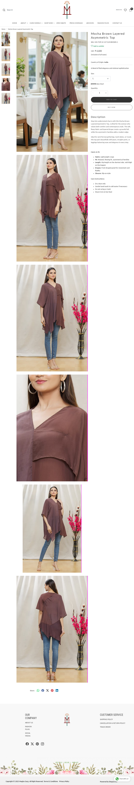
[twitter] (47, 691)
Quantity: (94, 88)
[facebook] (42, 691)
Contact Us (117, 23)
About (23, 23)
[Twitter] (32, 744)
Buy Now (111, 107)
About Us (29, 723)
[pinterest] (52, 691)
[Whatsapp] (38, 691)
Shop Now (48, 23)
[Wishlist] (125, 10)
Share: (32, 691)
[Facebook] (27, 744)
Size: (92, 74)
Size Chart (100, 84)
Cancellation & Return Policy (112, 723)
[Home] (67, 10)
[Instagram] (42, 744)
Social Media (27, 734)
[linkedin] (57, 691)
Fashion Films (103, 23)
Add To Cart (111, 99)
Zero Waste (61, 23)
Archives (90, 23)
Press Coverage (76, 23)
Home (14, 23)
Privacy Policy (64, 782)
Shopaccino (113, 782)
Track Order (105, 727)
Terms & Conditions (51, 782)
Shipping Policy (106, 719)
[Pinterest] (37, 744)
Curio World (35, 23)
